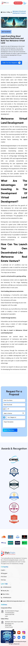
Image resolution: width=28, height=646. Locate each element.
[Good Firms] (17, 537)
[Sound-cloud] (3, 537)
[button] (4, 408)
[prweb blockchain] (10, 542)
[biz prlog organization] (3, 542)
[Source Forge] (10, 537)
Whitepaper (4, 573)
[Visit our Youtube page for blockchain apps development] (18, 632)
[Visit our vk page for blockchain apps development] (23, 637)
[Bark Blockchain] (17, 542)
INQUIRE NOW (18, 3)
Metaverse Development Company (12, 148)
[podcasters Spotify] (24, 542)
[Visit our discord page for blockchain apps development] (14, 637)
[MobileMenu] (24, 3)
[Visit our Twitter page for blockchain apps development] (14, 632)
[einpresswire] (24, 537)
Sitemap (3, 580)
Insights (3, 570)
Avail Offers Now (9, 430)
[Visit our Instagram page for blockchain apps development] (23, 632)
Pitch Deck (4, 576)
